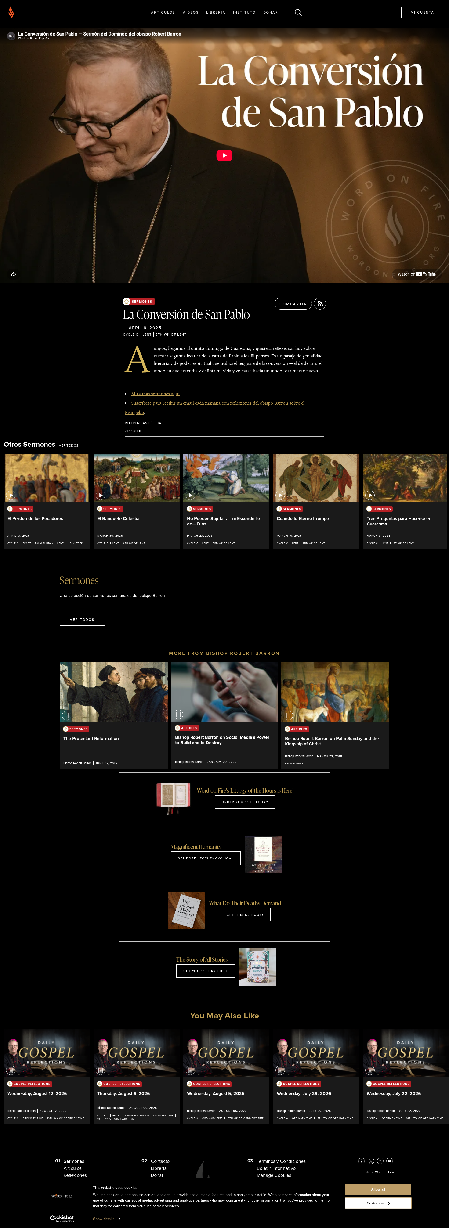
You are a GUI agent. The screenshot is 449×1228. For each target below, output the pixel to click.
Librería (216, 12)
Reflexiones (75, 1175)
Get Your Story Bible (205, 971)
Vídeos (191, 12)
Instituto (244, 12)
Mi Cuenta (422, 12)
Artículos (163, 12)
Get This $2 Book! (245, 914)
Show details (103, 1219)
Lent (147, 334)
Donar (270, 12)
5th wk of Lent (171, 334)
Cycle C (131, 334)
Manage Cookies (274, 1175)
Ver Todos (68, 446)
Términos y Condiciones (281, 1161)
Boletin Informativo (276, 1168)
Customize (375, 1203)
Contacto (160, 1161)
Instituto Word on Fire (378, 1172)
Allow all (378, 1189)
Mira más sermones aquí (155, 393)
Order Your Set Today (245, 802)
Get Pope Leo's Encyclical (206, 858)
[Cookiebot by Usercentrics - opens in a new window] (62, 1218)
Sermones (142, 301)
